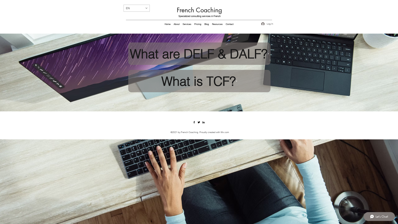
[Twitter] (198, 122)
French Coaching (199, 10)
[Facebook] (194, 122)
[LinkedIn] (203, 122)
